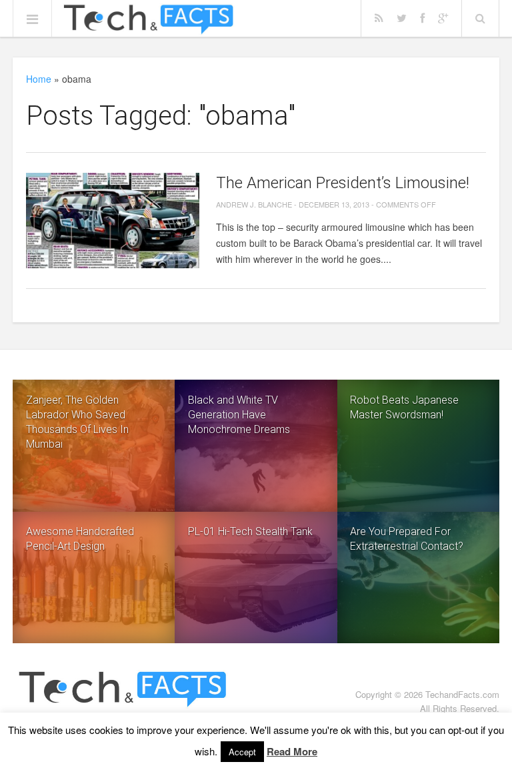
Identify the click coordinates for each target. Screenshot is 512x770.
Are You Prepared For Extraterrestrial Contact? (406, 538)
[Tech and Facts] (148, 19)
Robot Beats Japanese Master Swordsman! (404, 407)
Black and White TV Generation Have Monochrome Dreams (239, 415)
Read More (292, 751)
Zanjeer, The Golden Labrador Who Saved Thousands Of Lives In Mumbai (77, 422)
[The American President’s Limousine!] (112, 220)
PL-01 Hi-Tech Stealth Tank (250, 531)
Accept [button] (242, 751)
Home (38, 78)
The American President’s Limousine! (342, 182)
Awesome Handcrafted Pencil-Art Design (80, 538)
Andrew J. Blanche (254, 204)
